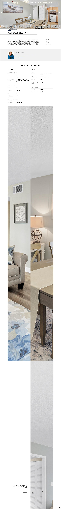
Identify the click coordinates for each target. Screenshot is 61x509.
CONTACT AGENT (20, 57)
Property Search (37, 2)
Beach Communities (29, 2)
